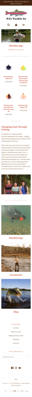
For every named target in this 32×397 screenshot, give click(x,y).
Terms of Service (16, 385)
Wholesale (16, 339)
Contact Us (16, 343)
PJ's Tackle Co (16, 383)
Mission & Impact (16, 332)
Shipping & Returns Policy (16, 335)
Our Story (16, 328)
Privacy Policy (25, 383)
